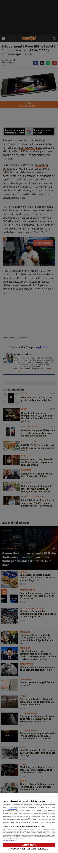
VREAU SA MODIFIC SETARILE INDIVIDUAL (29, 849)
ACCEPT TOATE (29, 845)
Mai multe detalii (13, 809)
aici (29, 818)
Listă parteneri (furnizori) (9, 840)
